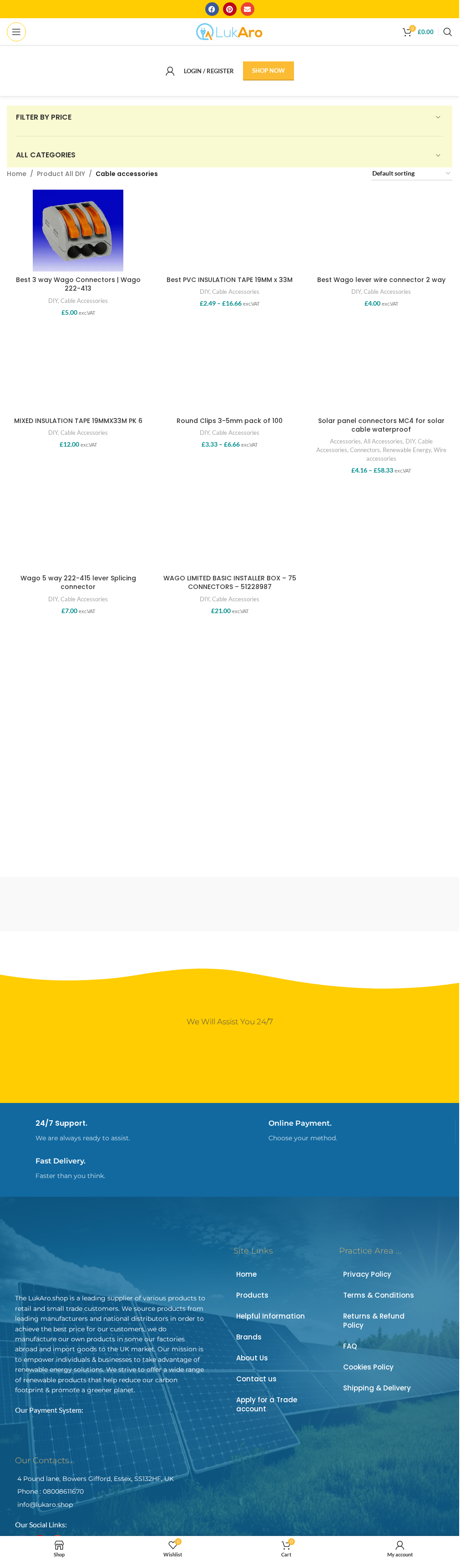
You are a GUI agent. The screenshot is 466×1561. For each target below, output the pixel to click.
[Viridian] (60, 904)
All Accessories (383, 441)
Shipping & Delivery (377, 1388)
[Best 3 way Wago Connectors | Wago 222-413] (78, 231)
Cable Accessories (84, 300)
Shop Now (268, 70)
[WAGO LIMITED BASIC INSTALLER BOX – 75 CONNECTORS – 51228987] (229, 529)
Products (252, 1295)
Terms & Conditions (378, 1295)
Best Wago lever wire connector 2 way (381, 279)
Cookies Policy (368, 1367)
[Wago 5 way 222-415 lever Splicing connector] (78, 529)
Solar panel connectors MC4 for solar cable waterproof (381, 425)
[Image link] (78, 1262)
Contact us (256, 1379)
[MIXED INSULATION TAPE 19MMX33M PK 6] (78, 371)
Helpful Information (270, 1316)
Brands (249, 1337)
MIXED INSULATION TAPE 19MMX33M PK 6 (78, 420)
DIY (53, 300)
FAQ (350, 1346)
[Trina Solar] (172, 904)
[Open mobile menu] (16, 32)
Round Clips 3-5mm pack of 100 (230, 420)
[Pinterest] (230, 9)
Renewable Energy (407, 449)
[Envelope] (247, 9)
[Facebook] (212, 9)
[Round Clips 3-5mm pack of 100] (229, 371)
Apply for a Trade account (266, 1404)
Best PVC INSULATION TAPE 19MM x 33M (230, 279)
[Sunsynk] (399, 904)
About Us (252, 1358)
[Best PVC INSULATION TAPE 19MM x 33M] (229, 231)
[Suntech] (285, 904)
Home (16, 173)
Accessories (345, 441)
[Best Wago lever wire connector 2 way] (381, 231)
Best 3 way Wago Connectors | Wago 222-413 (78, 284)
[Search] (448, 32)
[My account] (170, 71)
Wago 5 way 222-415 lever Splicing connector (78, 583)
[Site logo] (229, 31)
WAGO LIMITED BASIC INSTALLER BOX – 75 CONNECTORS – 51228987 (229, 583)
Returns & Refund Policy (374, 1320)
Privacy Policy (367, 1274)
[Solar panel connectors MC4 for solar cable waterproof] (381, 371)
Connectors (365, 449)
